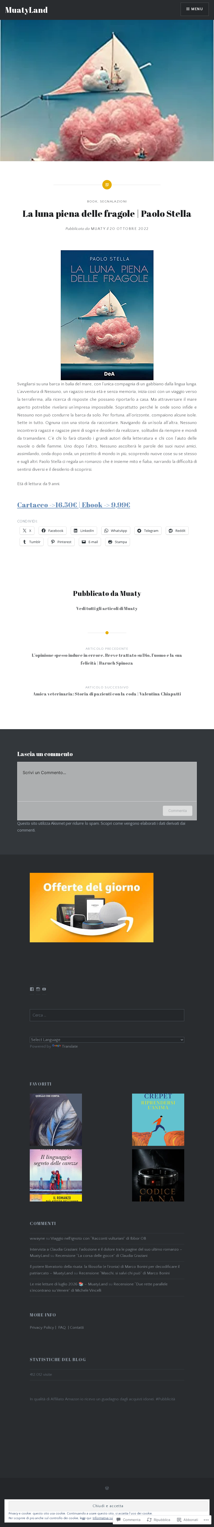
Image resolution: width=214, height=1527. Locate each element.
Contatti (77, 1327)
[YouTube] (44, 989)
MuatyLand (26, 9)
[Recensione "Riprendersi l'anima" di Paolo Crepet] (158, 1121)
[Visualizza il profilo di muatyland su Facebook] (32, 989)
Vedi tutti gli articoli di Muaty (107, 608)
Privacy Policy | (44, 1327)
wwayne (37, 1238)
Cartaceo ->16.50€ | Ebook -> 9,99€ (73, 504)
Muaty (98, 229)
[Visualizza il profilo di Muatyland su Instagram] (38, 989)
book (92, 201)
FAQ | (64, 1327)
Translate (70, 1046)
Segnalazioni (113, 201)
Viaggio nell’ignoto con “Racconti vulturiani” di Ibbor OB (98, 1238)
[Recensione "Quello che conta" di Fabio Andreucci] (56, 1121)
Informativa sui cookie (108, 1518)
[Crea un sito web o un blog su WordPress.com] (107, 1489)
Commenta (177, 810)
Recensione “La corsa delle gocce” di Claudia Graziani (101, 1255)
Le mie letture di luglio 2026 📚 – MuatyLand (69, 1284)
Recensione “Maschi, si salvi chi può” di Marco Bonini (124, 1273)
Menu (197, 9)
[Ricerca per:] (107, 1015)
